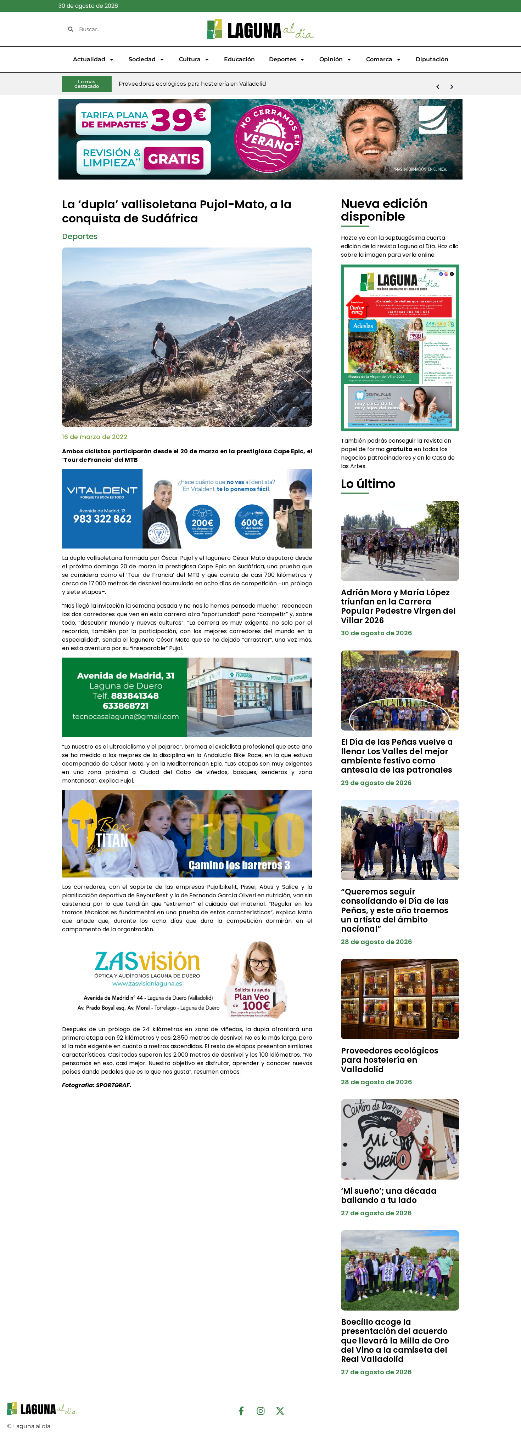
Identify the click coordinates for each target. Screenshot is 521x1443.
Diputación (432, 59)
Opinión (331, 59)
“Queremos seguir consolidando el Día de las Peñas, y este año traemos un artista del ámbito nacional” (395, 910)
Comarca (379, 59)
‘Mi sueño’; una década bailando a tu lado (389, 1196)
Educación (239, 59)
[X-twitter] (280, 1411)
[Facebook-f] (241, 1411)
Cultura (190, 59)
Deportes (282, 59)
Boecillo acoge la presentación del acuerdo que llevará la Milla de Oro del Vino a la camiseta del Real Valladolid (395, 1341)
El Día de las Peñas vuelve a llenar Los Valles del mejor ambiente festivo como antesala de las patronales (397, 756)
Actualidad (89, 59)
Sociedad (142, 59)
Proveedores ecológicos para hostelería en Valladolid (389, 1060)
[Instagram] (260, 1411)
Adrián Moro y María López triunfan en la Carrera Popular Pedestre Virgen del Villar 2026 (398, 606)
